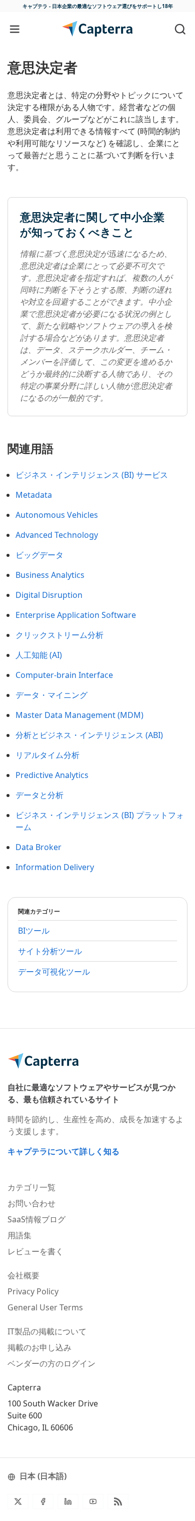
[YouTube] (93, 1501)
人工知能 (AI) (39, 654)
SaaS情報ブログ (37, 1219)
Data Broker (39, 847)
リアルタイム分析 (48, 754)
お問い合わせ (32, 1203)
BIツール (34, 930)
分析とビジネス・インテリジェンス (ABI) (89, 734)
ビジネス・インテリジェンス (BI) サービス (92, 474)
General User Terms (45, 1307)
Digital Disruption (49, 594)
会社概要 (24, 1275)
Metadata (34, 494)
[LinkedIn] (68, 1501)
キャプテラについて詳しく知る (64, 1151)
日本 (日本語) (43, 1475)
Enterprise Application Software (76, 614)
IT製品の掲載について (47, 1331)
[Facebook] (43, 1501)
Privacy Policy (33, 1291)
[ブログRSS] (118, 1501)
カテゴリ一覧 (32, 1187)
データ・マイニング (52, 694)
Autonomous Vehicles (57, 514)
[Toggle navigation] (15, 29)
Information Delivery (55, 867)
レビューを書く (36, 1251)
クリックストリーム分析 (60, 634)
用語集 (20, 1235)
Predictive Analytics (52, 775)
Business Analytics (50, 574)
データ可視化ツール (54, 971)
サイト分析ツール (50, 951)
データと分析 (40, 795)
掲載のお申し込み (40, 1347)
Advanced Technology (57, 534)
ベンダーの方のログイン (52, 1363)
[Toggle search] (180, 29)
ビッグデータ (40, 554)
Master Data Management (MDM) (80, 714)
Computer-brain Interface (64, 674)
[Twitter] (18, 1501)
